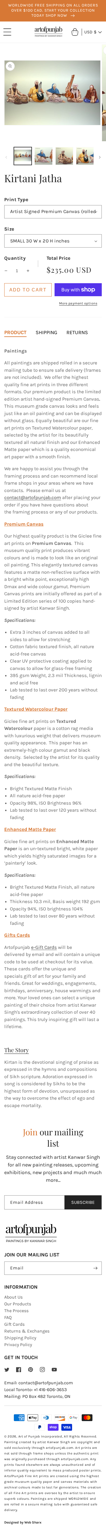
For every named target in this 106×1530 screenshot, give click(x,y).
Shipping (46, 332)
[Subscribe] (95, 1268)
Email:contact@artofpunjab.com (38, 1382)
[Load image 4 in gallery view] (85, 156)
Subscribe (83, 1202)
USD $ (90, 32)
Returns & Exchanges (26, 1331)
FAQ (8, 1317)
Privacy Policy (18, 1344)
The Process (16, 1310)
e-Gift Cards (44, 947)
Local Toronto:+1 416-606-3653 (35, 1389)
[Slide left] (6, 157)
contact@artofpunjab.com (32, 497)
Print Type (16, 199)
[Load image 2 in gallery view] (43, 156)
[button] (7, 31)
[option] (53, 11)
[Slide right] (100, 157)
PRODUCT (15, 332)
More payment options (78, 303)
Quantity (15, 258)
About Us (13, 1297)
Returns (77, 332)
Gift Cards (14, 1324)
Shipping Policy (20, 1337)
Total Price (58, 258)
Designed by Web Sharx (23, 1522)
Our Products (17, 1303)
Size (9, 229)
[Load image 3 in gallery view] (64, 156)
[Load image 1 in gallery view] (23, 156)
